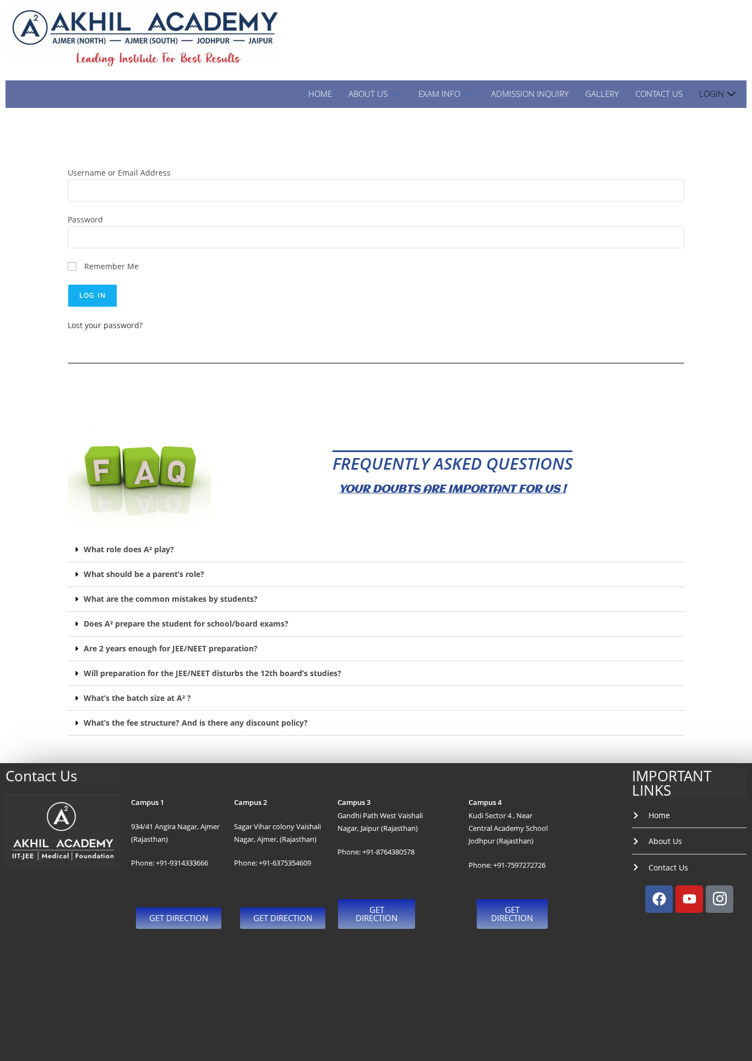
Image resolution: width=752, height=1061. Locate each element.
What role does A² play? (129, 549)
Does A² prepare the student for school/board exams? (186, 623)
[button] (376, 549)
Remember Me (110, 266)
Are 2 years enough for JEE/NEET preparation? (171, 648)
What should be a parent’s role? (144, 574)
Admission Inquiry (530, 93)
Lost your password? (105, 325)
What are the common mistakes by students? (171, 599)
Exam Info (439, 93)
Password (85, 219)
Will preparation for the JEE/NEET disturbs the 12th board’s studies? (212, 673)
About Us (368, 93)
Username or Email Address (119, 172)
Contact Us (659, 93)
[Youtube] (689, 899)
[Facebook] (659, 899)
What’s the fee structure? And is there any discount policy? (196, 722)
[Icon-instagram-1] (719, 899)
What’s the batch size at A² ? (137, 698)
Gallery (602, 93)
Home (320, 93)
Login (711, 93)
